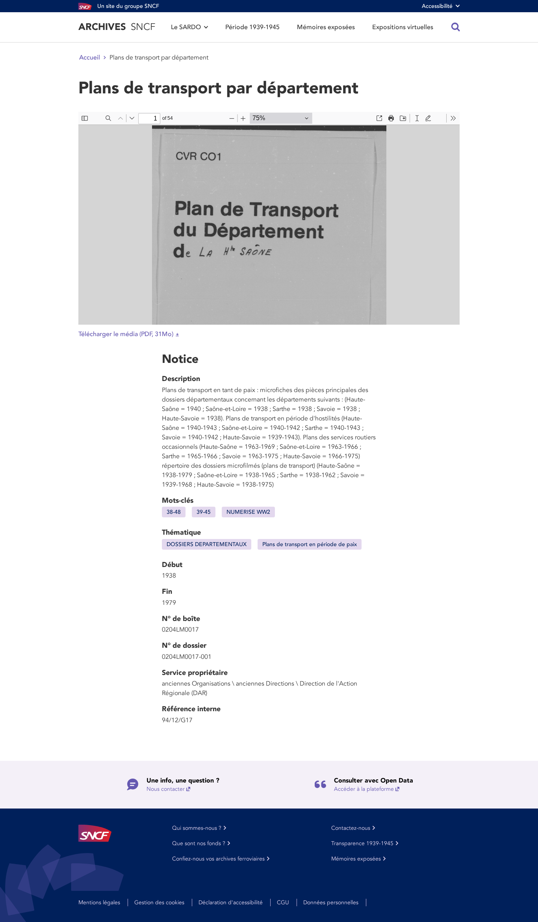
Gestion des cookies (159, 902)
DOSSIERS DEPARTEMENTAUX (207, 544)
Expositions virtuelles (402, 27)
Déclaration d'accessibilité (231, 902)
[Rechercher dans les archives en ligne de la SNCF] (455, 27)
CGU (283, 902)
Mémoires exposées (326, 27)
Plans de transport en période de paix (309, 544)
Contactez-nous (350, 828)
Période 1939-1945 (252, 27)
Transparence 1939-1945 (362, 843)
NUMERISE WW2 (248, 512)
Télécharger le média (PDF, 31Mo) (125, 334)
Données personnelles (330, 902)
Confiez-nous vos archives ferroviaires (218, 858)
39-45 (204, 512)
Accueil (89, 57)
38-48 (174, 512)
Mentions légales (99, 902)
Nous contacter (166, 789)
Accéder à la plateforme (364, 789)
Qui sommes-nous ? (196, 828)
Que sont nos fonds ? (198, 843)
